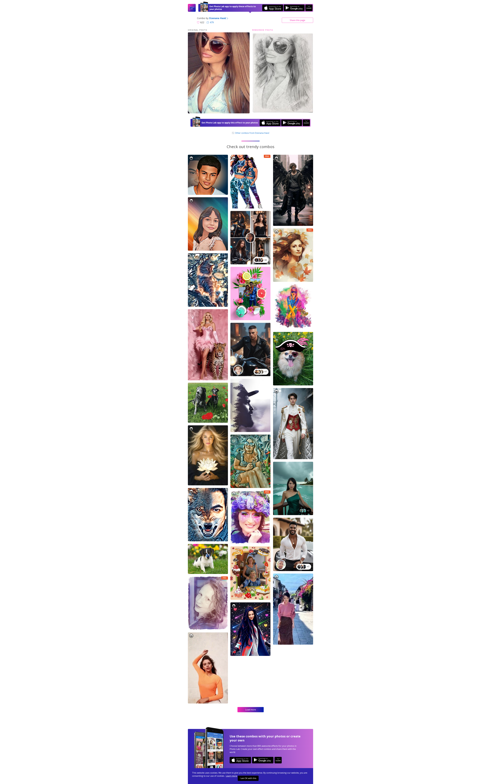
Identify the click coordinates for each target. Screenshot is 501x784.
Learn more (231, 775)
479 (212, 22)
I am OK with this (248, 778)
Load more (250, 709)
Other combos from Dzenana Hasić (251, 133)
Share (297, 20)
